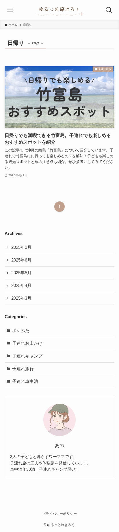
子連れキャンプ (27, 356)
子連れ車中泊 (25, 381)
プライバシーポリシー (59, 514)
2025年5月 (21, 272)
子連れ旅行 (23, 368)
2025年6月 (21, 260)
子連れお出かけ (27, 343)
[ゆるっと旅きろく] (59, 10)
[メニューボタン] (10, 10)
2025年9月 (21, 247)
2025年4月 (21, 285)
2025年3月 (21, 298)
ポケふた (20, 330)
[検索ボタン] (109, 10)
